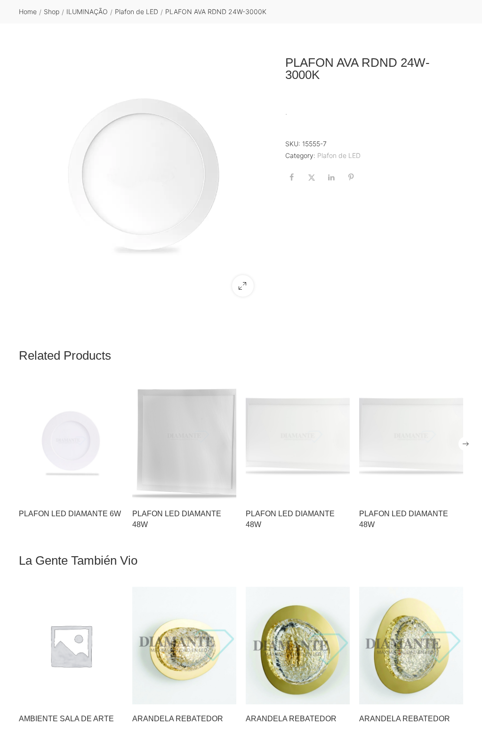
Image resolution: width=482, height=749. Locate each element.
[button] (243, 286)
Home (28, 12)
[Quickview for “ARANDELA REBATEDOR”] (184, 645)
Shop (51, 12)
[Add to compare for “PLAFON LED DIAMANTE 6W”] (113, 489)
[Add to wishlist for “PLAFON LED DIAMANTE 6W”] (93, 489)
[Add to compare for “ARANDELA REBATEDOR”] (226, 694)
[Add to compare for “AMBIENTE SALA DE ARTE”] (113, 694)
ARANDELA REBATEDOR (177, 719)
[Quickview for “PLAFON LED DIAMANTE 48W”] (184, 441)
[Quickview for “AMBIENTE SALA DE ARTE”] (71, 645)
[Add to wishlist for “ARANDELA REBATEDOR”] (207, 694)
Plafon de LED (136, 12)
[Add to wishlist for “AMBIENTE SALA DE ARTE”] (93, 694)
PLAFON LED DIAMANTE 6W (70, 514)
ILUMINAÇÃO (87, 12)
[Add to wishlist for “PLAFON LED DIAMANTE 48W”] (207, 489)
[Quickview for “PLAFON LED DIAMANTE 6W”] (71, 441)
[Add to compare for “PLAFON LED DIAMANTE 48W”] (226, 489)
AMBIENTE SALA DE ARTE (66, 719)
